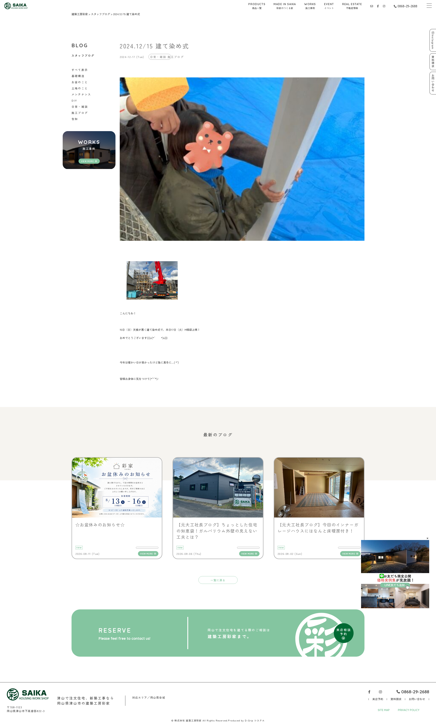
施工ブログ (80, 113)
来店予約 (377, 699)
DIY (74, 100)
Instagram (433, 41)
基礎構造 (78, 76)
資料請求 (396, 699)
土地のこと (80, 88)
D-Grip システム (255, 720)
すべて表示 (80, 70)
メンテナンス (81, 94)
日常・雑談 (80, 107)
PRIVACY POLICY (408, 710)
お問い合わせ (417, 699)
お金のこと (80, 82)
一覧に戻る (218, 580)
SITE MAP (384, 710)
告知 (75, 119)
